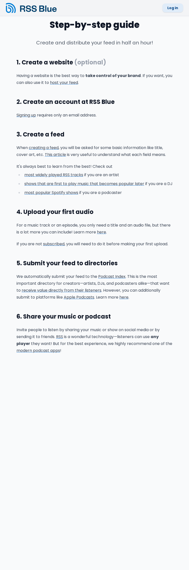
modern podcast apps (38, 350)
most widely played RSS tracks (53, 175)
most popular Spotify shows (51, 192)
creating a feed (44, 148)
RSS (59, 337)
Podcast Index (112, 276)
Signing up (26, 115)
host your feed (64, 82)
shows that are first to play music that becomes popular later (84, 184)
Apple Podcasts (79, 297)
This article (55, 154)
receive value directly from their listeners (61, 290)
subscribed (53, 244)
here (101, 232)
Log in (172, 7)
